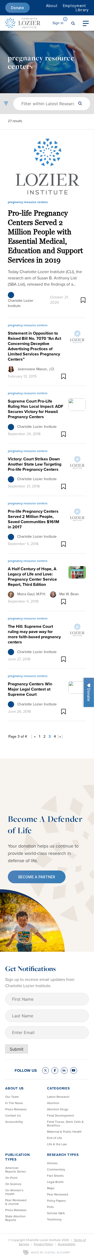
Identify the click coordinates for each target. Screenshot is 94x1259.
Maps (51, 1188)
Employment (74, 5)
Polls (50, 1207)
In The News (14, 1103)
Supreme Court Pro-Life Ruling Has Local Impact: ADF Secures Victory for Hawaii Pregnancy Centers (35, 409)
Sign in (57, 23)
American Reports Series (15, 1170)
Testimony (54, 1219)
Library (82, 10)
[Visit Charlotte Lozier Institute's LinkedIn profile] (64, 1070)
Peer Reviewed (57, 1194)
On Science (13, 1184)
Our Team (12, 1096)
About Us (14, 1088)
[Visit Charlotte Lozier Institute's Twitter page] (45, 1070)
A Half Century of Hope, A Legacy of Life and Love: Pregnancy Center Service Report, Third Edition (32, 576)
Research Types (63, 1154)
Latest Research (58, 1096)
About (52, 5)
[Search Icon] (73, 23)
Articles (52, 1163)
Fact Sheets (55, 1175)
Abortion (53, 1103)
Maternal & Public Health (64, 1131)
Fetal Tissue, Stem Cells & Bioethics (65, 1123)
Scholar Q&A (56, 1213)
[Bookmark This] (83, 300)
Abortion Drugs (57, 1109)
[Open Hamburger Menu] (86, 23)
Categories (58, 1088)
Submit (17, 1049)
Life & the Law (57, 1144)
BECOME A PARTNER (36, 877)
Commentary (56, 1169)
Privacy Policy (43, 1244)
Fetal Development (60, 1115)
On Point (11, 1177)
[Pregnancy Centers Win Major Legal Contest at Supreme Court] (77, 687)
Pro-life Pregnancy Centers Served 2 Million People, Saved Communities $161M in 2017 (33, 519)
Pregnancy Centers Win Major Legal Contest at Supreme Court (30, 689)
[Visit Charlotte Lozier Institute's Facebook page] (54, 1070)
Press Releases (16, 1109)
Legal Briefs (55, 1182)
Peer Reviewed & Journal (15, 1202)
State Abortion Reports (15, 1218)
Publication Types (17, 1157)
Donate (17, 7)
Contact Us (13, 1115)
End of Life (54, 1138)
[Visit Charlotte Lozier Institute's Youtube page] (73, 1070)
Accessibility (14, 1121)
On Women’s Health (14, 1192)
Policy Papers (56, 1200)
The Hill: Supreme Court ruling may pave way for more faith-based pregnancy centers (34, 634)
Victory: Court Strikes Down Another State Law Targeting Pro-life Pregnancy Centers (34, 464)
